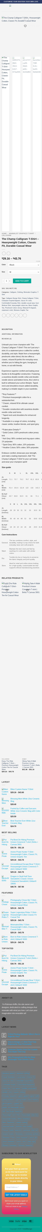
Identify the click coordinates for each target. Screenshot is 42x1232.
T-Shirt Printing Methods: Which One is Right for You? (24, 1035)
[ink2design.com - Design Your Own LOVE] (21, 8)
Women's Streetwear (9, 1145)
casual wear (21, 1077)
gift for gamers (7, 1103)
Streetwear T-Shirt (8, 1138)
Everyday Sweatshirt (9, 1096)
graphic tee (18, 1103)
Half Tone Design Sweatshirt (12, 1111)
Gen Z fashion (33, 1100)
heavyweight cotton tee (20, 305)
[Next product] (4, 253)
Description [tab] (7, 329)
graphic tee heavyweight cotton (12, 1107)
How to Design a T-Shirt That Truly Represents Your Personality (22, 1043)
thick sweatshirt (22, 1138)
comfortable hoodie (8, 1085)
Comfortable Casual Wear (24, 1081)
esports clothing (19, 1092)
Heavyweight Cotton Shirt (11, 1115)
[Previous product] (8, 253)
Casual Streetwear (8, 1077)
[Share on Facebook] (8, 315)
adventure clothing (23, 1073)
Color (4, 264)
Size (3, 272)
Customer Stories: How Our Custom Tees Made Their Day (22, 1051)
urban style (31, 1141)
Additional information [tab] (12, 334)
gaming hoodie (21, 1100)
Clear (38, 261)
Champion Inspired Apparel (11, 300)
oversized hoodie (8, 1126)
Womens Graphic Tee (21, 310)
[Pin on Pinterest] (21, 315)
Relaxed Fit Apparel (29, 308)
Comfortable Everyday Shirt (11, 303)
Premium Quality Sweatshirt (11, 1130)
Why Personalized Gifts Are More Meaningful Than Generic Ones (21, 1058)
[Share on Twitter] (12, 315)
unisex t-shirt (21, 1141)
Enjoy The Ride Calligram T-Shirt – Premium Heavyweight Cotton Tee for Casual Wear (10, 765)
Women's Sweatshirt (25, 1145)
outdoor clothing (21, 1122)
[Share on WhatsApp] (4, 315)
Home (4, 233)
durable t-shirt (7, 1092)
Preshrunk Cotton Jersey (13, 308)
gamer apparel (23, 1096)
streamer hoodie (7, 1134)
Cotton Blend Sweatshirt (26, 1085)
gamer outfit (34, 1096)
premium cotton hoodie (24, 1126)
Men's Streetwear (24, 1119)
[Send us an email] (4, 1019)
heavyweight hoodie (9, 1119)
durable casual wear (28, 303)
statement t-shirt (7, 310)
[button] (3, 7)
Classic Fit (31, 1077)
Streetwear (19, 1134)
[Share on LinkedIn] (25, 315)
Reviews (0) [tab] (6, 339)
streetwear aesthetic (32, 1134)
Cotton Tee (6, 1088)
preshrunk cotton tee (30, 1130)
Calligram (6, 235)
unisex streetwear (8, 1141)
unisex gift (33, 1138)
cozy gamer (16, 1088)
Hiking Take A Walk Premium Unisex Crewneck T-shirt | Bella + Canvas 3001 (31, 764)
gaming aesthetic (8, 1100)
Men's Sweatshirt (8, 1122)
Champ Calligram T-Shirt (30, 298)
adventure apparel (8, 1073)
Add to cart (22, 281)
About (21, 1225)
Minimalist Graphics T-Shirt (21, 233)
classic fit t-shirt (26, 300)
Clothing (20, 292)
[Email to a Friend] (16, 315)
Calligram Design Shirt (13, 298)
